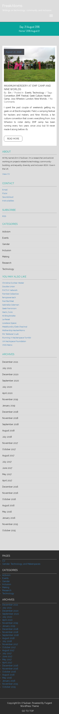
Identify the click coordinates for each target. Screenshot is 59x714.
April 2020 (7, 393)
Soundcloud (7, 197)
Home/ (22, 30)
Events (28, 92)
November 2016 (10, 493)
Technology (38, 92)
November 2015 (10, 524)
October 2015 (9, 530)
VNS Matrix (7, 345)
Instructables (8, 201)
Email (5, 190)
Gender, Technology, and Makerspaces (21, 564)
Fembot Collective (10, 294)
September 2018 (10, 424)
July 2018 (7, 437)
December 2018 (10, 412)
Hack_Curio (7, 312)
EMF (18, 96)
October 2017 (9, 449)
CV (3, 561)
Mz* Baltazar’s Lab (10, 334)
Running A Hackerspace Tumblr (16, 338)
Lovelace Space (9, 323)
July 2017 (6, 462)
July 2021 (7, 368)
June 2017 (7, 468)
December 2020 (10, 374)
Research (6, 263)
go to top (28, 711)
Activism (6, 231)
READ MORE (13, 138)
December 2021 (10, 362)
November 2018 (10, 418)
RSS (4, 216)
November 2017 (10, 443)
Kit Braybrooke (8, 316)
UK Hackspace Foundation (14, 341)
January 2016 (8, 518)
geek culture (36, 96)
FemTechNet (8, 301)
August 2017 (8, 455)
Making (5, 256)
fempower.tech (9, 297)
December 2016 (10, 487)
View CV (6, 174)
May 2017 (6, 474)
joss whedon (18, 99)
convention (9, 96)
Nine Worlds (40, 99)
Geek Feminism (9, 308)
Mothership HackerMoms (13, 330)
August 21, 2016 (13, 52)
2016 (28, 30)
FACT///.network (9, 290)
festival (25, 96)
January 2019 (8, 405)
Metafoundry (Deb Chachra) (14, 327)
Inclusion (6, 250)
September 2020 (10, 380)
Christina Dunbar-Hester (13, 283)
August (34, 30)
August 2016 (8, 505)
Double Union (8, 286)
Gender (6, 244)
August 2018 (8, 430)
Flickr (4, 193)
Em (9, 92)
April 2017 (7, 480)
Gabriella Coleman (10, 305)
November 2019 (10, 399)
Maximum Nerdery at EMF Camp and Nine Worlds (27, 87)
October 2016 (9, 499)
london (29, 99)
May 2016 (7, 512)
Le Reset (6, 319)
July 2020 (7, 387)
